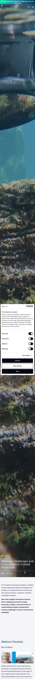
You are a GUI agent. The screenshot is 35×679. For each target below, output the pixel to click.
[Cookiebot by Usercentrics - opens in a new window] (26, 306)
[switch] (30, 338)
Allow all (17, 360)
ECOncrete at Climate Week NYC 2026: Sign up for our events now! (17, 2)
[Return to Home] (7, 7)
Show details (26, 355)
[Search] (28, 7)
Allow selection (17, 366)
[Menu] (33, 7)
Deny (17, 371)
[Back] (3, 12)
